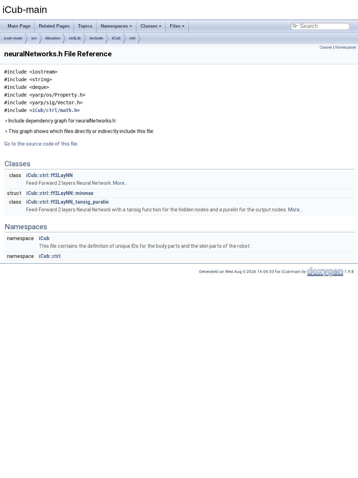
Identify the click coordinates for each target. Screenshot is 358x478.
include (96, 38)
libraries (52, 38)
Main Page (19, 26)
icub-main (13, 38)
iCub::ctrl (49, 256)
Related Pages (54, 26)
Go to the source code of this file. (41, 144)
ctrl (132, 38)
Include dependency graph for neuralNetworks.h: (61, 121)
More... (120, 183)
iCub (116, 38)
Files (175, 26)
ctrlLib (75, 38)
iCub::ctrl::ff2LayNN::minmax (59, 193)
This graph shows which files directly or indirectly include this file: (80, 131)
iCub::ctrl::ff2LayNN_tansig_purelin (67, 202)
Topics (85, 26)
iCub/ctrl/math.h (54, 110)
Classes (149, 26)
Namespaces (114, 26)
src (34, 38)
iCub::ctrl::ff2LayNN (49, 175)
